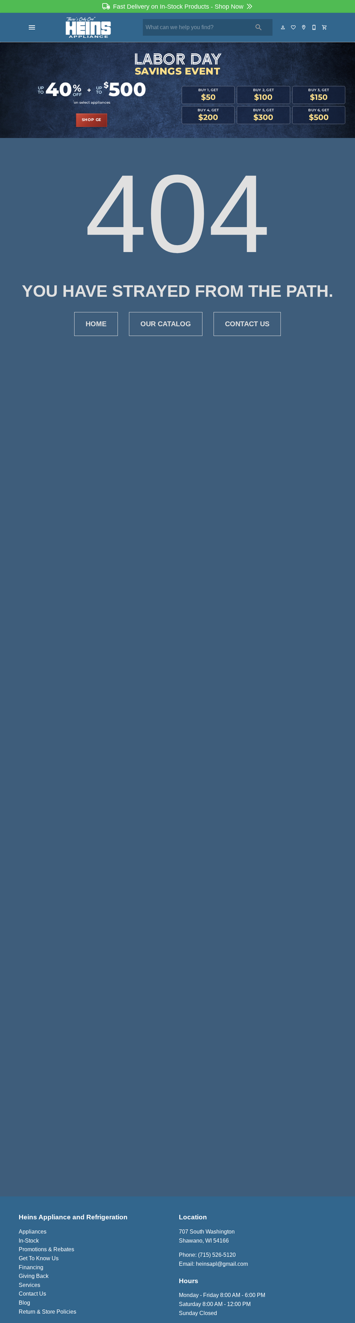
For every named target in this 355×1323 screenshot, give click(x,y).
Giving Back (34, 1276)
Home (96, 324)
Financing (31, 1267)
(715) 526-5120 (217, 1255)
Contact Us (247, 324)
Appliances (32, 1232)
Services (29, 1285)
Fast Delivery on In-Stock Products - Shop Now (178, 6)
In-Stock (29, 1241)
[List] (293, 27)
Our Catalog (165, 324)
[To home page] (88, 27)
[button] (32, 27)
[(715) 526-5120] (314, 27)
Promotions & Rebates (46, 1249)
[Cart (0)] (324, 27)
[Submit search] (259, 27)
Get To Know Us (39, 1258)
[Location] (304, 27)
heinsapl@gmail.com (222, 1264)
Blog (24, 1303)
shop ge (92, 120)
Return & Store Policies (47, 1312)
